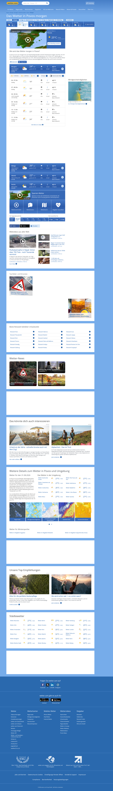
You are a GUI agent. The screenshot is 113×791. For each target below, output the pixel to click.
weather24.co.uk (15, 748)
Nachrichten (63, 714)
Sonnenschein (31, 721)
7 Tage (37, 20)
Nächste (89, 510)
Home (7, 12)
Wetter (13, 711)
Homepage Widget (16, 730)
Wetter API (14, 733)
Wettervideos (65, 711)
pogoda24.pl (14, 746)
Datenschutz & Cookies (35, 775)
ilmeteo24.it (14, 743)
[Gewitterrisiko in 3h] (79, 91)
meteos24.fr (14, 741)
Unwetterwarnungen (16, 719)
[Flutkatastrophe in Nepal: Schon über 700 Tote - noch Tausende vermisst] (22, 241)
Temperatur (30, 719)
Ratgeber (80, 711)
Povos (28, 12)
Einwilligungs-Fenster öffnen (54, 775)
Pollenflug (59, 20)
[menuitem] (10, 9)
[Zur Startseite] (12, 3)
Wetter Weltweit (64, 728)
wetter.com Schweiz (16, 724)
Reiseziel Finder (81, 719)
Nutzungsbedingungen (61, 779)
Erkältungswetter (81, 721)
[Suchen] (47, 3)
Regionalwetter (64, 724)
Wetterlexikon (64, 730)
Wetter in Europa (64, 726)
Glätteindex (80, 717)
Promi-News (63, 733)
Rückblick (69, 20)
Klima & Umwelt (81, 724)
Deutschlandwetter (65, 717)
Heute (9, 20)
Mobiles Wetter (50, 711)
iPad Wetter (47, 717)
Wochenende (29, 20)
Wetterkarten (32, 711)
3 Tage (21, 20)
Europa (11, 12)
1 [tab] (49, 524)
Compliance (36, 779)
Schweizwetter (64, 719)
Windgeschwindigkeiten (33, 717)
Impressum (82, 775)
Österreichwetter (64, 721)
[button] (37, 69)
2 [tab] (51, 524)
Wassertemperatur (32, 724)
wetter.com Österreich (17, 726)
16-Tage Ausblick (89, 24)
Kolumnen (13, 717)
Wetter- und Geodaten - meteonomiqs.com (17, 736)
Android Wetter (48, 719)
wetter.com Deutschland (17, 721)
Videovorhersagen (16, 714)
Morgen (15, 20)
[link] (10, 9)
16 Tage (44, 20)
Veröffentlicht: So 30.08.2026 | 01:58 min (18, 261)
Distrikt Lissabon (22, 12)
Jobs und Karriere (20, 775)
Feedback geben (61, 38)
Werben (13, 728)
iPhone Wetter (47, 714)
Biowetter (79, 714)
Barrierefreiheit (47, 779)
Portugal (16, 12)
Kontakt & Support (71, 775)
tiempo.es (13, 739)
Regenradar (51, 20)
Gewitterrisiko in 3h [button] (72, 101)
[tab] (13, 62)
